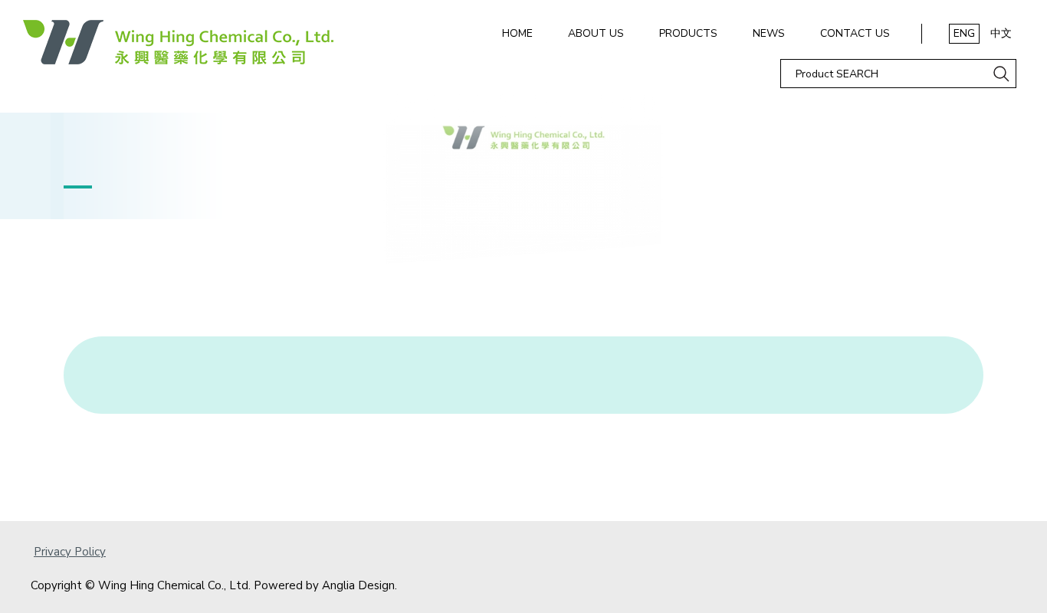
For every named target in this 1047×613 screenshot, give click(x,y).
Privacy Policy (70, 551)
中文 (1001, 33)
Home (517, 33)
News (769, 33)
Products (688, 33)
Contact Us (855, 33)
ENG (964, 33)
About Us (596, 33)
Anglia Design (358, 585)
